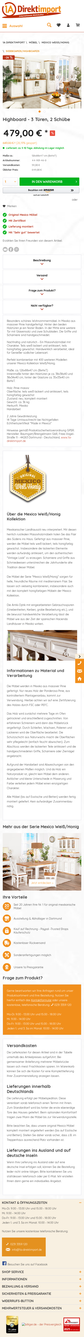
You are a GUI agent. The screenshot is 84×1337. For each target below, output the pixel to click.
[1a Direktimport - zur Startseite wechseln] (32, 10)
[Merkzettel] (59, 25)
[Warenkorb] (78, 25)
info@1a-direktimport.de (27, 1249)
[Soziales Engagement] (71, 1324)
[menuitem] (12, 26)
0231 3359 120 (62, 1005)
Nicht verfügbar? (42, 305)
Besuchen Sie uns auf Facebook (27, 1264)
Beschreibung (42, 260)
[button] (41, 192)
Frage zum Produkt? (42, 290)
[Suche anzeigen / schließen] (49, 25)
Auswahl (16, 26)
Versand (42, 275)
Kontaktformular (41, 1000)
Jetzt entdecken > (42, 883)
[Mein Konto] (68, 25)
